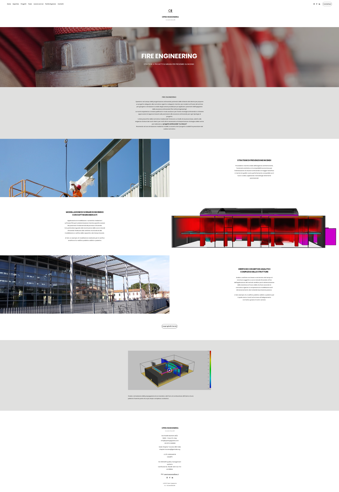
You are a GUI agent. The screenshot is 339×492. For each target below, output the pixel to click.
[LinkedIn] (319, 4)
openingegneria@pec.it (171, 474)
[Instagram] (314, 4)
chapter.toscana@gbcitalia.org (169, 449)
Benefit (172, 431)
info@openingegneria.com (170, 441)
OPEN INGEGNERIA (170, 17)
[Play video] (169, 370)
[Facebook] (317, 4)
